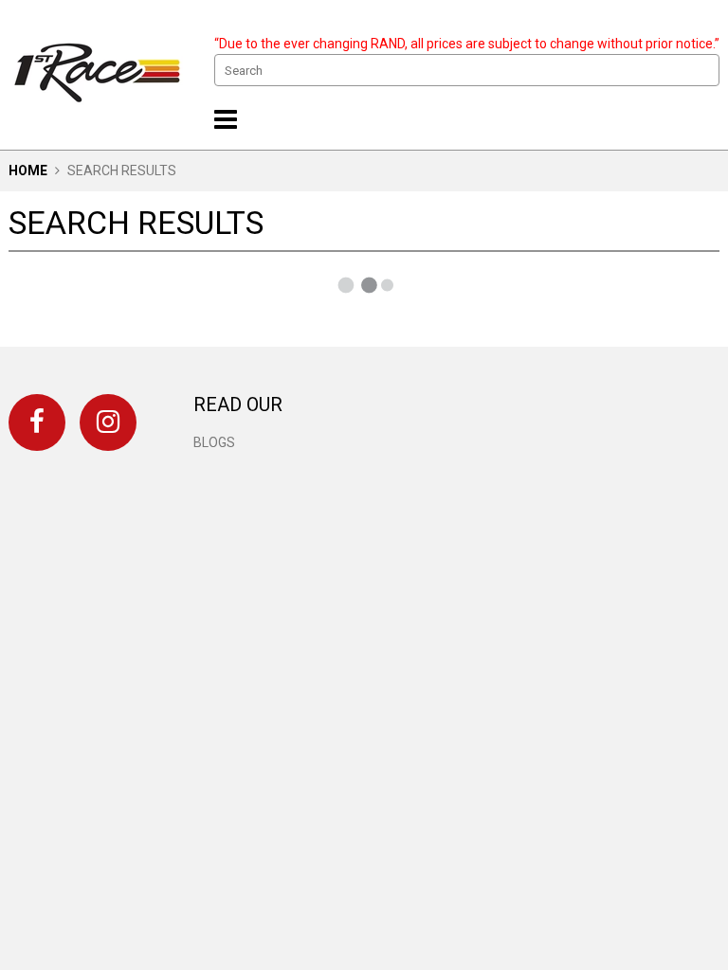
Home (28, 170)
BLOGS (214, 442)
